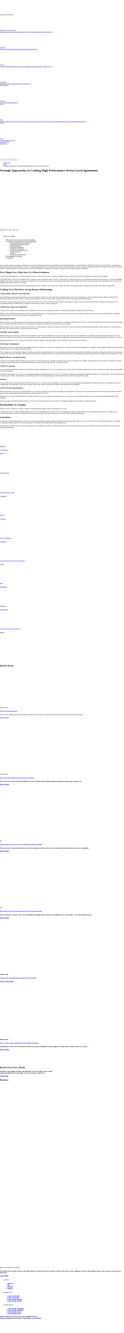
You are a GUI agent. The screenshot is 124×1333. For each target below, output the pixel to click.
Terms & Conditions (6, 1318)
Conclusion (10, 258)
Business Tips (63, 121)
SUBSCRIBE (4, 1076)
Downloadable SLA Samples (15, 256)
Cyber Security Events (14, 1313)
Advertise (10, 1286)
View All (50, 32)
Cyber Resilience (5, 140)
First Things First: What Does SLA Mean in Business (21, 240)
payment (71, 401)
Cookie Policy (26, 1318)
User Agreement (36, 1318)
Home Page (7, 163)
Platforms (2, 84)
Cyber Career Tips (13, 1297)
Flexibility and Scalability (17, 247)
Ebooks (2, 102)
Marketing (78, 121)
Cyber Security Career (6, 121)
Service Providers (10, 84)
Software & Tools (21, 84)
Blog (5, 164)
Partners (10, 1288)
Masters (25, 49)
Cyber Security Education (15, 1310)
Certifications (14, 49)
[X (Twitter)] (13, 158)
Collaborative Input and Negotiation (20, 244)
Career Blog (43, 32)
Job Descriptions (12, 32)
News (6, 102)
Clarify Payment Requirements (18, 254)
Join (8, 1285)
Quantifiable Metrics (16, 246)
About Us (10, 1283)
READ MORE (4, 717)
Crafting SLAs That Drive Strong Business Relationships (22, 241)
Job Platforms (4, 32)
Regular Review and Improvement (19, 250)
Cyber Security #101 (13, 1296)
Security (13, 253)
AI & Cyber (16, 121)
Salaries (19, 32)
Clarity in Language (16, 251)
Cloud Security (71, 121)
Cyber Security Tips (40, 121)
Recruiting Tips (36, 32)
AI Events (3, 66)
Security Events (22, 66)
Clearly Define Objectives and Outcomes (21, 243)
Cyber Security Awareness (27, 121)
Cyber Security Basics (52, 121)
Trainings (29, 49)
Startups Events (31, 66)
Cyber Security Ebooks (14, 1301)
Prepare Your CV (27, 32)
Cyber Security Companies (15, 1308)
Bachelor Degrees (5, 49)
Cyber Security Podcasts (14, 1299)
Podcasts (10, 102)
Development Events (12, 66)
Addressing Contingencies (17, 248)
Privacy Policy (17, 1318)
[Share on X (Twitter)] (13, 469)
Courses (20, 49)
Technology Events (41, 66)
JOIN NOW (3, 144)
